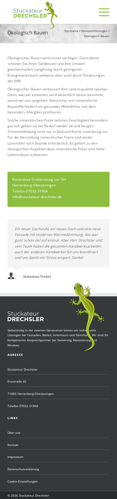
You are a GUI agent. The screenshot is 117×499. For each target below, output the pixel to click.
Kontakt (13, 445)
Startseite (71, 31)
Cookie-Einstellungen (23, 481)
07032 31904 (28, 406)
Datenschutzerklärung (23, 469)
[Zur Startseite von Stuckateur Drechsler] (36, 28)
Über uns (14, 432)
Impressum (15, 457)
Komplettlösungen (94, 31)
